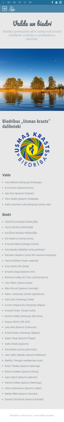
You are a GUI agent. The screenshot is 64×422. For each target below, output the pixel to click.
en (9, 2)
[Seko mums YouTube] (56, 2)
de (30, 2)
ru (14, 2)
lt (25, 2)
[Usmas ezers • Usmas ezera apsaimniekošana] (12, 8)
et (20, 2)
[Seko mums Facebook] (52, 2)
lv (3, 2)
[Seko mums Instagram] (60, 2)
